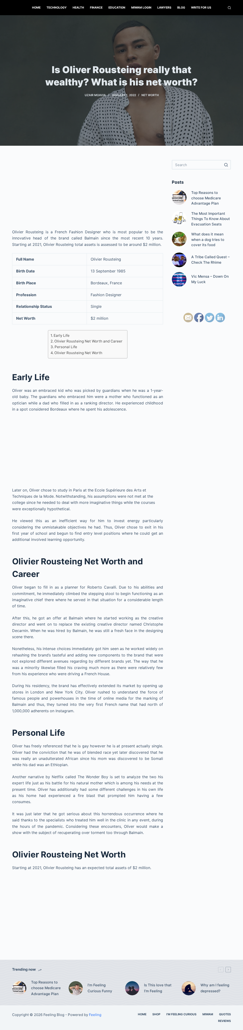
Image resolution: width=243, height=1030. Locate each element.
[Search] (229, 7)
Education (116, 7)
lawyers (164, 7)
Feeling (95, 1014)
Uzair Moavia (95, 95)
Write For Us (201, 7)
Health (78, 7)
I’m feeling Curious (181, 1014)
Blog (181, 7)
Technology (57, 7)
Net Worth (150, 95)
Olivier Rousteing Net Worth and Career (88, 341)
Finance (96, 7)
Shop (156, 1014)
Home (36, 7)
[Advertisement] (87, 193)
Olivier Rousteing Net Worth (78, 353)
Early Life (62, 335)
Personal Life (66, 347)
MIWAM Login (141, 7)
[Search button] (226, 164)
